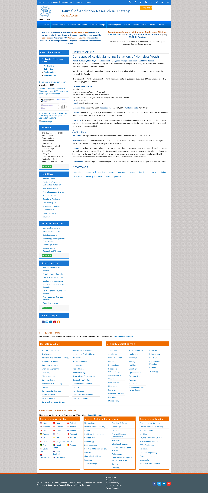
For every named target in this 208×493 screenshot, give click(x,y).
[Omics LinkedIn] (146, 2)
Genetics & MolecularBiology (95, 449)
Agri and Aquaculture (50, 350)
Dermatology (113, 365)
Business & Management (52, 365)
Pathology (133, 380)
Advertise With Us (50, 195)
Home (41, 2)
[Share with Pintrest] (54, 322)
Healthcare (112, 386)
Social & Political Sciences (82, 395)
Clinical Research (115, 358)
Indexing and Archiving (52, 206)
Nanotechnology (79, 373)
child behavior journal (51, 231)
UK (43, 438)
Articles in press (114, 25)
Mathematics (77, 365)
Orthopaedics (134, 376)
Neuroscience (89, 438)
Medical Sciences (79, 369)
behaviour (98, 177)
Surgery (152, 368)
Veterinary (144, 449)
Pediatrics (133, 383)
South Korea (44, 450)
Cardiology (112, 354)
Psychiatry (153, 350)
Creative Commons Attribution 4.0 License (84, 482)
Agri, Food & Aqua (147, 430)
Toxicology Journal (50, 245)
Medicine (112, 397)
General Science (48, 398)
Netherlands (45, 458)
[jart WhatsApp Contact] (168, 2)
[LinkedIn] (164, 484)
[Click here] (130, 2)
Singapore (60, 441)
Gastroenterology (91, 445)
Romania (73, 445)
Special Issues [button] (138, 25)
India (58, 438)
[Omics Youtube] (162, 2)
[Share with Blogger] (58, 322)
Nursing (132, 361)
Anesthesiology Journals (53, 274)
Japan (45, 441)
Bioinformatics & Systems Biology (55, 358)
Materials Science (79, 361)
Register (79, 2)
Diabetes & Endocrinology (114, 370)
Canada (59, 427)
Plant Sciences (78, 391)
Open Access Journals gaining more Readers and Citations (137, 32)
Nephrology (134, 354)
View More (46, 167)
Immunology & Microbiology (83, 354)
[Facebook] (154, 484)
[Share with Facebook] (43, 322)
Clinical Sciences (48, 376)
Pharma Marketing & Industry (151, 427)
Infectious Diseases (116, 393)
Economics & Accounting (52, 383)
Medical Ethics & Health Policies (121, 449)
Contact (89, 2)
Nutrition (132, 365)
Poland (73, 423)
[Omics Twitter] (140, 2)
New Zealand (56, 452)
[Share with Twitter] (47, 322)
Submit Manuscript (97, 25)
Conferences (67, 2)
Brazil (44, 445)
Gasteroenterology (116, 375)
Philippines (60, 458)
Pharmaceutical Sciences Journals (53, 298)
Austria (73, 427)
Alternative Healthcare (93, 456)
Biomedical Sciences (50, 361)
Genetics (111, 379)
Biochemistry (47, 354)
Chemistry (46, 373)
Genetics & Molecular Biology (53, 402)
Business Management (149, 456)
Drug (108, 177)
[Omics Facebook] (135, 2)
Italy (44, 430)
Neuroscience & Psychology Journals (54, 285)
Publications (53, 2)
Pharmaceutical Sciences (82, 383)
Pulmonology (154, 354)
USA (44, 423)
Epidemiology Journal (51, 228)
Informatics (77, 358)
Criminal (163, 172)
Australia (46, 427)
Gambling (78, 172)
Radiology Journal (50, 235)
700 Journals (114, 34)
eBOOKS (46, 217)
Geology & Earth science (150, 463)
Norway (73, 441)
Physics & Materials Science (151, 438)
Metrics (152, 25)
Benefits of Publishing (51, 199)
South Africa (57, 446)
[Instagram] (169, 484)
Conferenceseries (80, 32)
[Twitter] (159, 484)
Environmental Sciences (51, 391)
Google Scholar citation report (52, 82)
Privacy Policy (113, 483)
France (59, 434)
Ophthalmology (135, 373)
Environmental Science (149, 441)
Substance (122, 172)
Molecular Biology (136, 350)
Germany (46, 434)
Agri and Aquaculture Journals (51, 269)
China (58, 430)
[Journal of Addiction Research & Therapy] (45, 11)
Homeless (101, 172)
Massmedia (144, 460)
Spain (58, 423)
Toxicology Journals (51, 303)
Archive (127, 25)
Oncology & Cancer (119, 423)
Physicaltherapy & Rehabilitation (136, 388)
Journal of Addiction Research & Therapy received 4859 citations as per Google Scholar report (53, 91)
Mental (132, 172)
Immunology (113, 390)
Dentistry (112, 361)
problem (117, 177)
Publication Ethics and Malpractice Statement (52, 183)
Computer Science (49, 380)
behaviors (90, 172)
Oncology (133, 369)
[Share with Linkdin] (50, 322)
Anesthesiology (114, 350)
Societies (46, 38)
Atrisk (88, 177)
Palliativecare (117, 454)
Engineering (46, 387)
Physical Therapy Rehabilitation (119, 435)
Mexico (73, 438)
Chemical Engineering (50, 369)
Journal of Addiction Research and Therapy (52, 249)
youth (111, 172)
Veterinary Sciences (80, 398)
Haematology (113, 382)
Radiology (153, 358)
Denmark (73, 434)
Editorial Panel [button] (57, 25)
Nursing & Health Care (81, 380)
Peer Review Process (51, 188)
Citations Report (49, 203)
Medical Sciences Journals (53, 281)
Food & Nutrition (48, 395)
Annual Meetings (95, 415)
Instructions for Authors (77, 25)
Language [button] (146, 8)
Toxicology (153, 371)
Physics (75, 387)
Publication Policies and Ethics (53, 60)
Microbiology (113, 401)
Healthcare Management (94, 434)
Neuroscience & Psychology (83, 376)
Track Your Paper (50, 213)
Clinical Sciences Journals (53, 277)
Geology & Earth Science (82, 350)
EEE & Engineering (147, 445)
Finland (73, 430)
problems (152, 172)
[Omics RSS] (151, 2)
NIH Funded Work (50, 210)
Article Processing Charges (54, 192)
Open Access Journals (76, 38)
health (141, 172)
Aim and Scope (49, 179)
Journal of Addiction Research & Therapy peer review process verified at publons (53, 115)
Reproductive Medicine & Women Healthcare (122, 459)
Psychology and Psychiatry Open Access (54, 240)
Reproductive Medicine (154, 362)
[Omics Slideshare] (157, 2)
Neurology (133, 358)
